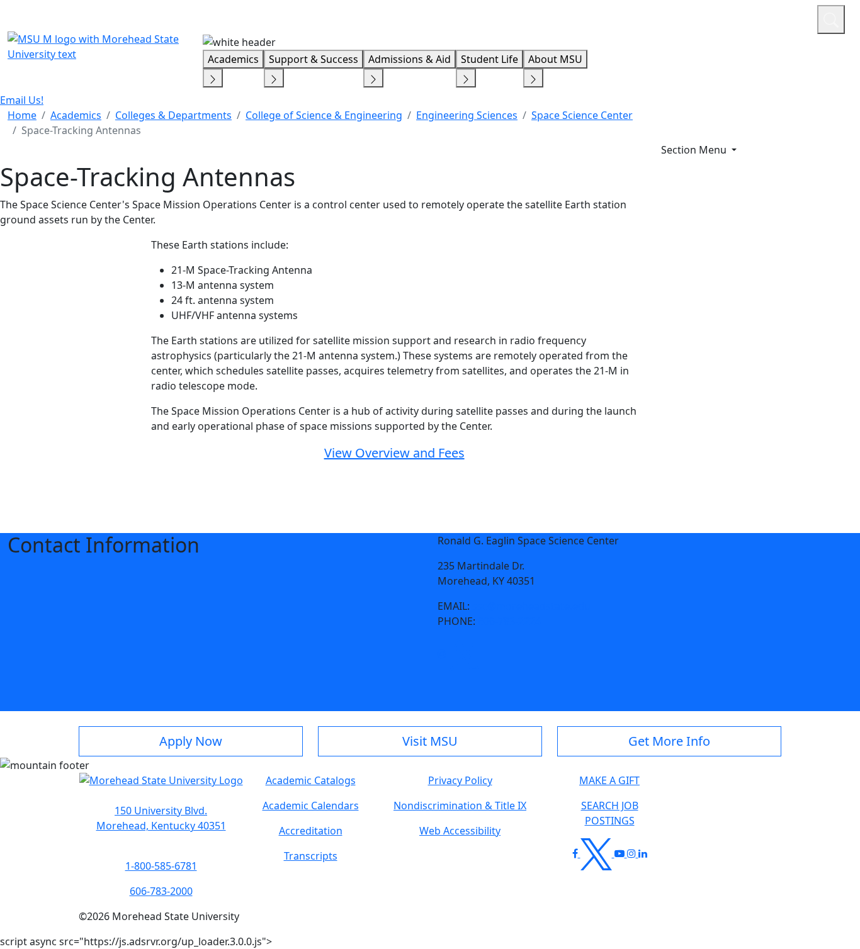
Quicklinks (644, 18)
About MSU (555, 59)
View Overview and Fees (394, 452)
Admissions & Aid (409, 59)
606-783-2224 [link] (509, 621)
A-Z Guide (723, 18)
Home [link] (22, 115)
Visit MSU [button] (430, 741)
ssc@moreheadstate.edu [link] (531, 606)
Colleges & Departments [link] (173, 115)
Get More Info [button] (669, 741)
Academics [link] (75, 115)
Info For (567, 18)
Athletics (784, 18)
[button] (442, 654)
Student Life (489, 59)
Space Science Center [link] (582, 115)
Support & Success (313, 59)
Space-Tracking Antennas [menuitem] (81, 130)
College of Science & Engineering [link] (324, 115)
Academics (233, 59)
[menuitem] (22, 115)
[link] (442, 654)
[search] (831, 19)
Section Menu (695, 150)
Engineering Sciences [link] (467, 115)
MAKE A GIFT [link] (609, 780)
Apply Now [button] (190, 741)
